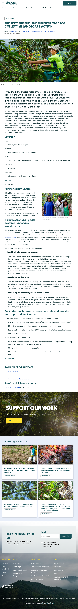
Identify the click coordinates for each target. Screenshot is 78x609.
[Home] (11, 3)
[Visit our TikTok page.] (50, 603)
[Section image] (19, 464)
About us (16, 563)
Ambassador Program (18, 575)
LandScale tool (10, 237)
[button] (3, 3)
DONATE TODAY (14, 420)
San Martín (44, 31)
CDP (9, 375)
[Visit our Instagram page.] (45, 603)
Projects (15, 8)
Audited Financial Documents (61, 578)
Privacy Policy (27, 603)
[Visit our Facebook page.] (42, 603)
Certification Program (40, 567)
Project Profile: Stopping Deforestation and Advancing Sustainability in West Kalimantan (56, 470)
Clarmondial (13, 371)
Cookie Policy (36, 603)
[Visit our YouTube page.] (53, 603)
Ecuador (28, 31)
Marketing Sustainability (40, 576)
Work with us (36, 563)
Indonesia (35, 31)
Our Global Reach (20, 570)
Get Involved (5, 568)
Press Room (59, 563)
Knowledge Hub (37, 579)
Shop (4, 576)
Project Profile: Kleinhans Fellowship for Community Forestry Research (18, 505)
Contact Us (58, 570)
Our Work (6, 563)
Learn (4, 572)
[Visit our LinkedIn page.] (48, 603)
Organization (6, 560)
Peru (39, 31)
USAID (6, 363)
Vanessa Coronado (12, 387)
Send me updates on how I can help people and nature (51, 544)
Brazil (24, 31)
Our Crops (17, 567)
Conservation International (18, 379)
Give (69, 3)
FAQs (56, 574)
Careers (57, 567)
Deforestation (51, 31)
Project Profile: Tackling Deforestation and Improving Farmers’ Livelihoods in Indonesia (19, 470)
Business (8, 8)
